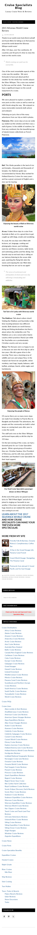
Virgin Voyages (10, 831)
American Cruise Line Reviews (16, 715)
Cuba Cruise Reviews (13, 658)
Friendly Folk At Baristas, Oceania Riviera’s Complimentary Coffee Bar (22, 543)
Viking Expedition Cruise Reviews (17, 825)
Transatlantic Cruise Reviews (15, 694)
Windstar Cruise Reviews (14, 833)
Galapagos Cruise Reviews (14, 664)
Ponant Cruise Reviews (13, 770)
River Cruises (7, 869)
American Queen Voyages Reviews (18, 717)
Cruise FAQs (6, 702)
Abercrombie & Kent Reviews (16, 709)
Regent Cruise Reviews (13, 778)
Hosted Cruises (9, 575)
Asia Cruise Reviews (12, 644)
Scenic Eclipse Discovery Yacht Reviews (20, 789)
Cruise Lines (6, 706)
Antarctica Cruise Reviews (14, 639)
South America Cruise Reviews (16, 688)
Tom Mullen (6, 886)
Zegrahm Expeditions (13, 836)
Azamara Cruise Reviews (14, 728)
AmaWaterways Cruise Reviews (17, 712)
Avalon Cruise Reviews (13, 726)
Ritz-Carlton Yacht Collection (15, 784)
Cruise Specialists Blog (18, 6)
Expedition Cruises (9, 855)
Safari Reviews (10, 897)
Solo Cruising (7, 882)
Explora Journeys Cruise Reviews (17, 745)
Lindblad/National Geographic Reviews (19, 756)
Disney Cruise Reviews (13, 742)
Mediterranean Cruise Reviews (16, 675)
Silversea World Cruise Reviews (13, 577)
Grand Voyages (10, 666)
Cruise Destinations (9, 628)
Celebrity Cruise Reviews (14, 731)
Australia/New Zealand (13, 647)
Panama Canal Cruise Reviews (16, 680)
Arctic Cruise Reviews (13, 642)
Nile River (8, 872)
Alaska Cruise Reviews (13, 633)
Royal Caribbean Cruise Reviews (17, 786)
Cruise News (7, 841)
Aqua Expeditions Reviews (14, 720)
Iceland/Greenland (12, 672)
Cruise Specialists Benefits (12, 850)
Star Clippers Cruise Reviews (15, 808)
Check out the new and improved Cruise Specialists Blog (18, 613)
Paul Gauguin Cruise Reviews (16, 767)
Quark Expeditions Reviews (15, 775)
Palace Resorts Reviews (13, 894)
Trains (7, 902)
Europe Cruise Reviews (13, 661)
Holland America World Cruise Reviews (19, 750)
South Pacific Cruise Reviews (15, 691)
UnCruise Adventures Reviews (16, 817)
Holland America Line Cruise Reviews (19, 748)
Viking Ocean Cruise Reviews (16, 828)
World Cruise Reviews (13, 697)
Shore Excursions (11, 899)
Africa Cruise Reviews (13, 630)
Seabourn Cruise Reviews (14, 795)
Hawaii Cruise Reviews (13, 669)
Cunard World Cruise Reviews (16, 739)
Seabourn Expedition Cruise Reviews (18, 797)
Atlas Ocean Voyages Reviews (16, 723)
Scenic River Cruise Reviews (15, 792)
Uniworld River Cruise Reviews (16, 820)
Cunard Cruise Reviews (13, 737)
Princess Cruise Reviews (14, 773)
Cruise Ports (6, 846)
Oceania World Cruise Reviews (16, 764)
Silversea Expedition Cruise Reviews (18, 803)
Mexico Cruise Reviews (13, 677)
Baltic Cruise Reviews (13, 650)
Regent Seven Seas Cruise (14, 781)
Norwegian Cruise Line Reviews (17, 759)
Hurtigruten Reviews (12, 753)
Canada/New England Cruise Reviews (19, 653)
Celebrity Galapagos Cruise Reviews (18, 734)
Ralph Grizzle (7, 865)
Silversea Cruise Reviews (24, 575)
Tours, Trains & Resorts (10, 891)
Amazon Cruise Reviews (14, 636)
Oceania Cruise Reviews (14, 762)
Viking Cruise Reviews (13, 822)
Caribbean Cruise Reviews (14, 655)
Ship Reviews (7, 877)
